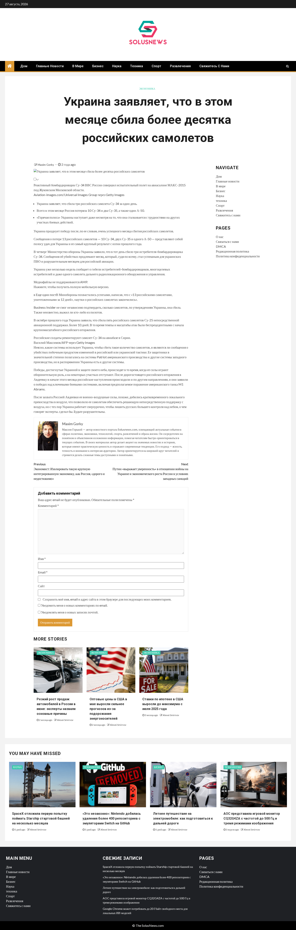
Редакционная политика (232, 251)
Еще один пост (46, 295)
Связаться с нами (227, 241)
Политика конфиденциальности (238, 256)
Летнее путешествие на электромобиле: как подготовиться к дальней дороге (183, 818)
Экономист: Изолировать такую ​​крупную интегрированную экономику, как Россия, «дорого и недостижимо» (69, 471)
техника (136, 66)
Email (43, 572)
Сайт (41, 586)
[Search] (287, 66)
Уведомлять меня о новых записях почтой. (69, 612)
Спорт (156, 66)
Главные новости (50, 66)
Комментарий (48, 505)
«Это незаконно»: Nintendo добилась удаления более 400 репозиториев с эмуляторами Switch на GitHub (112, 818)
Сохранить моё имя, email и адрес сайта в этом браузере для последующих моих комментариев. (107, 599)
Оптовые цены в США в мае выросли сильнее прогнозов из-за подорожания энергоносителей (108, 708)
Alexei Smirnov (65, 719)
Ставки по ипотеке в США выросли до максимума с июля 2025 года (162, 704)
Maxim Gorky (46, 164)
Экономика (147, 88)
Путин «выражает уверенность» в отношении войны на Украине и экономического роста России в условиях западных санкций (150, 471)
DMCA (221, 246)
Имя (42, 559)
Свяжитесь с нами (214, 66)
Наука (116, 66)
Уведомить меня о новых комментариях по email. (74, 605)
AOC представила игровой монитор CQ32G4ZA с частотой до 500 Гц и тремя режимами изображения (252, 818)
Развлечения (180, 66)
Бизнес (97, 66)
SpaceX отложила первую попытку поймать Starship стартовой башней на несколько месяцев (41, 818)
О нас (220, 237)
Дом (23, 66)
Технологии (92, 767)
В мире (78, 66)
